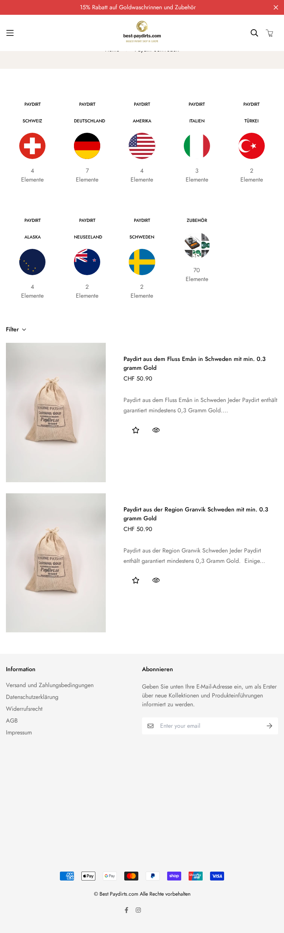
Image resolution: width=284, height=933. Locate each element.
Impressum (19, 732)
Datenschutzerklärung (32, 697)
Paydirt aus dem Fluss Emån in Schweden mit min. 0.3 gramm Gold (195, 363)
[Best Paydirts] (142, 33)
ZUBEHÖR (197, 220)
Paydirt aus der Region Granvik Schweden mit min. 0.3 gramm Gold (196, 514)
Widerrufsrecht (24, 708)
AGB (12, 720)
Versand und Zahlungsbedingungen (50, 685)
